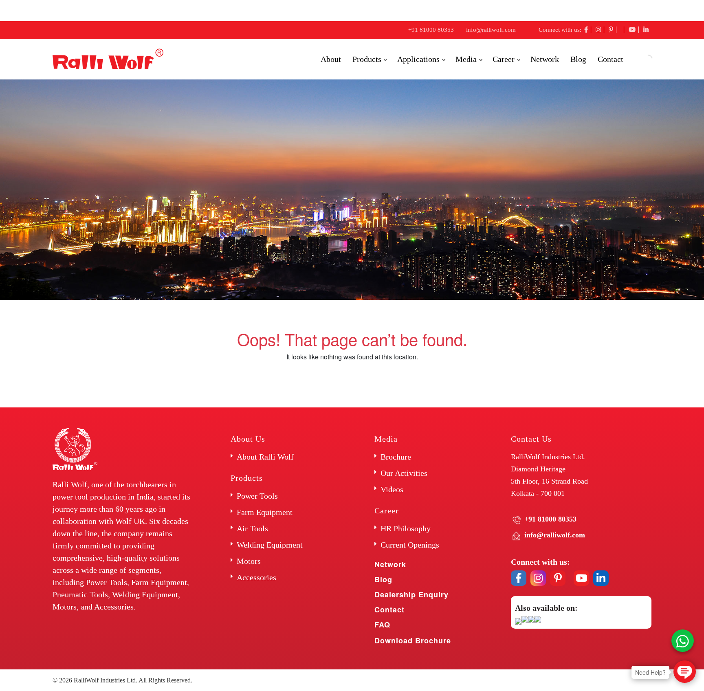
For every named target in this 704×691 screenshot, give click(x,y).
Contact (610, 59)
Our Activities (404, 473)
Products (366, 59)
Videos (392, 489)
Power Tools (257, 495)
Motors (249, 561)
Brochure (396, 456)
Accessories (256, 577)
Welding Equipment (270, 544)
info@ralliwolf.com (491, 29)
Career (504, 59)
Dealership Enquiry (411, 594)
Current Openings (410, 544)
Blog (578, 59)
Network (544, 59)
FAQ (382, 624)
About (331, 59)
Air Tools (252, 528)
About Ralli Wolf (265, 456)
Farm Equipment (265, 512)
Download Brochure (412, 640)
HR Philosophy (406, 528)
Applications (418, 59)
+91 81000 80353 (431, 29)
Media (466, 59)
